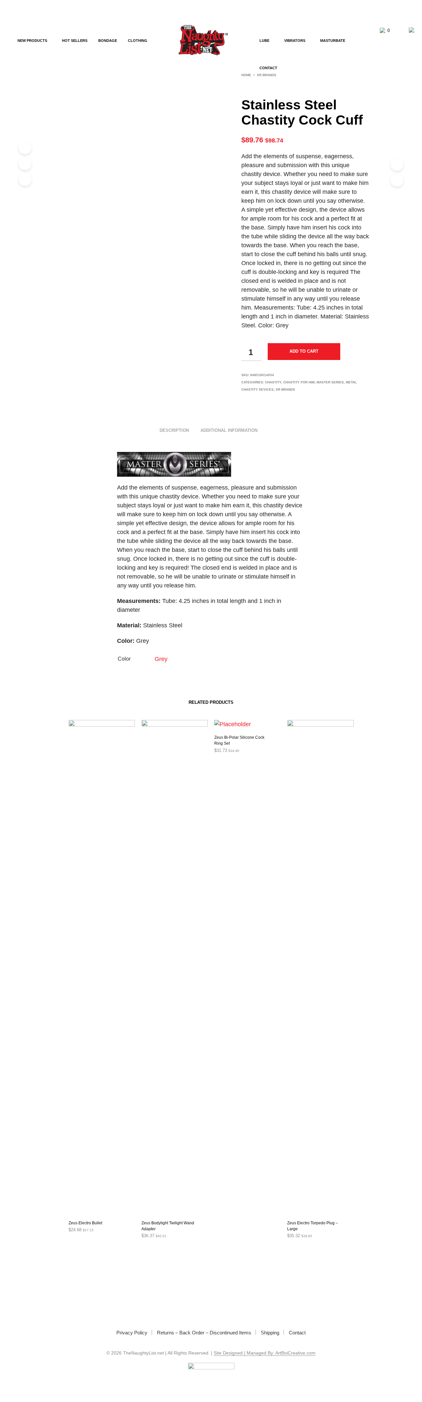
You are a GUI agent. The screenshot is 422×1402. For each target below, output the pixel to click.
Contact (268, 68)
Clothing (137, 41)
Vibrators (294, 41)
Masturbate (332, 41)
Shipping (270, 1332)
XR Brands (285, 389)
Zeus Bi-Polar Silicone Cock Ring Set (239, 740)
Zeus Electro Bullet (85, 1223)
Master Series (330, 382)
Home (246, 75)
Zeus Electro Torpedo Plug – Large (312, 1226)
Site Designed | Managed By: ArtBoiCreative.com (265, 1353)
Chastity (273, 382)
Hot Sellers (74, 41)
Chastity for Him (299, 382)
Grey (161, 659)
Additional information (228, 430)
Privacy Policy (131, 1332)
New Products (32, 41)
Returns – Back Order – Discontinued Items (204, 1332)
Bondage (107, 41)
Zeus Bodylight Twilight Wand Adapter (167, 1226)
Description (174, 430)
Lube (264, 41)
